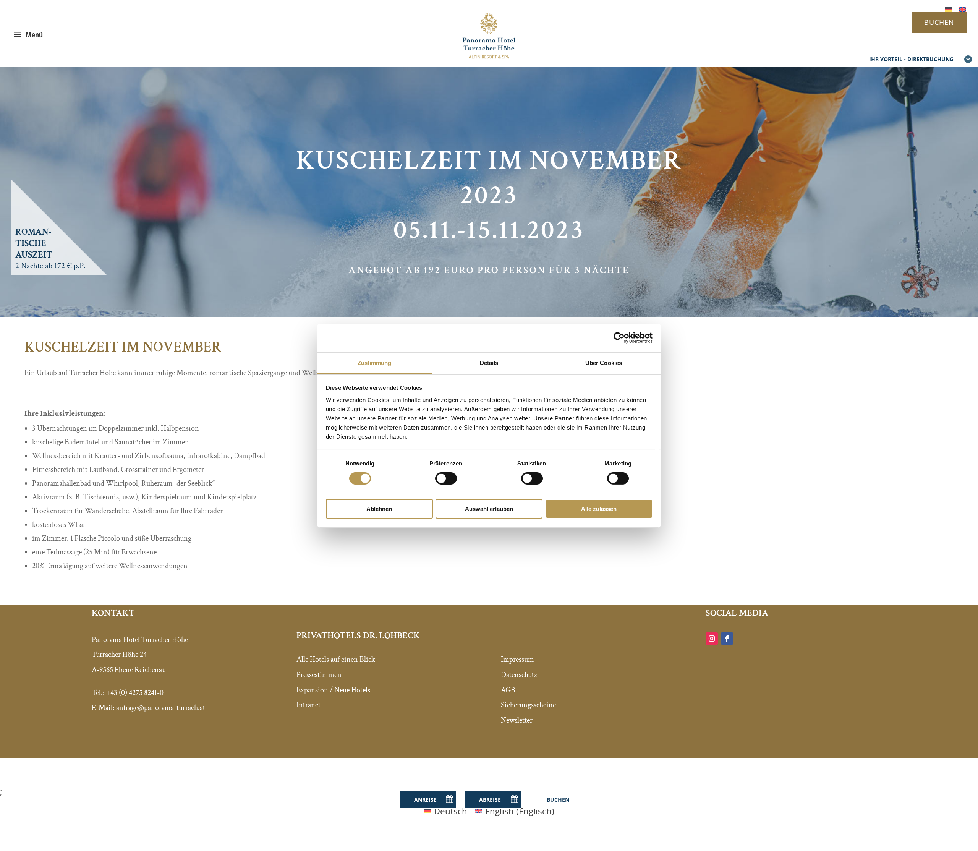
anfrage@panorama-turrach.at (160, 708)
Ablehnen (379, 509)
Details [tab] (489, 362)
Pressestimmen (319, 675)
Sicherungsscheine (528, 705)
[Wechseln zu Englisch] (962, 8)
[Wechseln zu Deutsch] (948, 8)
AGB (508, 690)
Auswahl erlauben (489, 509)
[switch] (446, 478)
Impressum (517, 660)
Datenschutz (519, 675)
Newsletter (517, 720)
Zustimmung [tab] (375, 362)
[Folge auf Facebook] (727, 638)
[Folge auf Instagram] (712, 638)
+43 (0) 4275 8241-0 (135, 693)
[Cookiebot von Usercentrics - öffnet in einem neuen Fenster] (619, 338)
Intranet (308, 705)
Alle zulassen (599, 509)
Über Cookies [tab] (603, 362)
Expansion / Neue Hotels (333, 690)
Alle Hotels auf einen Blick (335, 660)
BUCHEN (939, 22)
